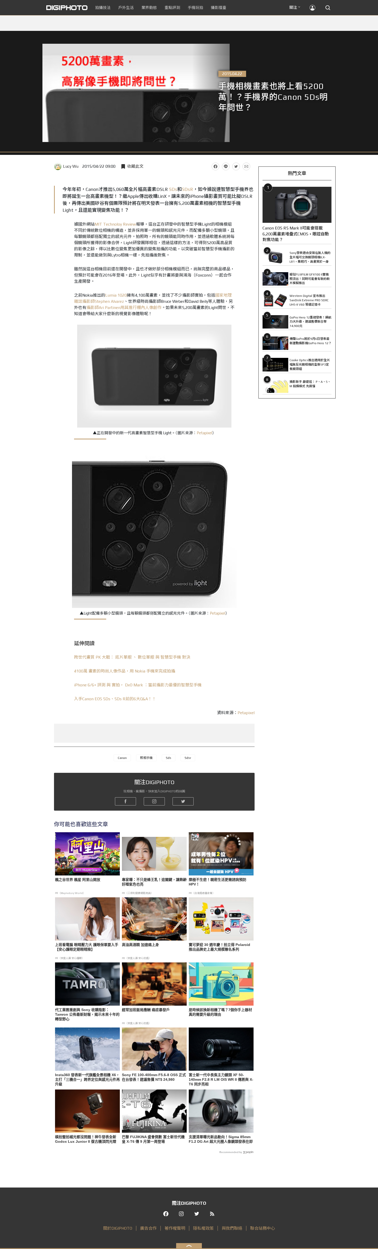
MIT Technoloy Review (115, 224)
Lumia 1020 (116, 295)
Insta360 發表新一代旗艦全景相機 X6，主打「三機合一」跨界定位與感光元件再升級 (87, 1079)
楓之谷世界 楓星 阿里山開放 (77, 880)
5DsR (187, 189)
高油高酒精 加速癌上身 (140, 945)
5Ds (173, 189)
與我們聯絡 (232, 1228)
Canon (122, 758)
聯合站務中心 (262, 1228)
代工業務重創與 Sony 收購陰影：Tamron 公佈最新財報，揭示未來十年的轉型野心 (87, 1014)
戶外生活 (126, 7)
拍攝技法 (103, 7)
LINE (226, 166)
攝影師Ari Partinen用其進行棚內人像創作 (123, 307)
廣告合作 (148, 1228)
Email (246, 166)
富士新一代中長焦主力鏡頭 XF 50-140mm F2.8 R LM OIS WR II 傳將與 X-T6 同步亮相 (221, 1079)
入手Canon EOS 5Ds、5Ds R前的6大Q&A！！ (115, 698)
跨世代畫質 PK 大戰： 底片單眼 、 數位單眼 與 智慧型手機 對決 (132, 657)
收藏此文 (135, 166)
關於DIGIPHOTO (117, 1228)
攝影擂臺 (218, 7)
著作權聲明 (175, 1228)
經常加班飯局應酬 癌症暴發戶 (146, 1010)
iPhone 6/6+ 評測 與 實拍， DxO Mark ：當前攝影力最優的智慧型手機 (138, 685)
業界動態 (149, 7)
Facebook (215, 166)
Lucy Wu (70, 166)
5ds (168, 758)
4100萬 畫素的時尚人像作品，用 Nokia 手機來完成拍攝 (124, 671)
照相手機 (146, 758)
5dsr (188, 758)
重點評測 (172, 7)
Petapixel (204, 433)
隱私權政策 (203, 1228)
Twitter (236, 166)
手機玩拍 (195, 7)
